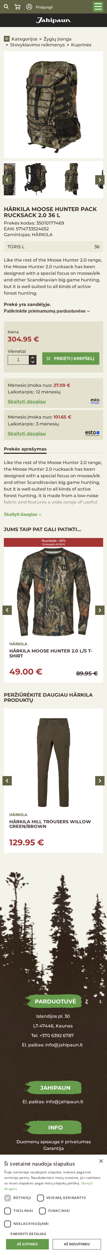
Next (100, 180)
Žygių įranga (58, 39)
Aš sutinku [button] (27, 1244)
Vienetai (17, 351)
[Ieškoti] (6, 6)
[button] (53, 1233)
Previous (7, 180)
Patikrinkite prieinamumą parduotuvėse (45, 311)
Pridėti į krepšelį (74, 358)
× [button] (101, 1161)
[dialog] (53, 1205)
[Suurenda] (32, 357)
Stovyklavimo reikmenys (37, 44)
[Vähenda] (32, 362)
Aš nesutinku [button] (77, 1244)
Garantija (53, 1148)
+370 (45, 1035)
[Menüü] (98, 7)
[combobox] (93, 1161)
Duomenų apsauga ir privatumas (53, 1141)
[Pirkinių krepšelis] (17, 7)
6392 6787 (62, 1035)
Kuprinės (81, 44)
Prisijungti (44, 7)
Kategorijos (24, 39)
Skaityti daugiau (27, 401)
